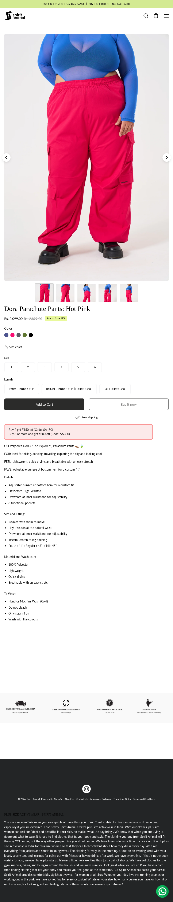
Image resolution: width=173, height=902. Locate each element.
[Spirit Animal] (14, 16)
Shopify (58, 799)
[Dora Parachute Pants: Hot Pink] (44, 292)
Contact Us (82, 799)
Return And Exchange (100, 799)
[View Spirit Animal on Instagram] (86, 789)
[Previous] (6, 157)
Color (8, 328)
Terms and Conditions (144, 799)
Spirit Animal (33, 799)
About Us (69, 799)
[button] (13, 347)
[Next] (166, 157)
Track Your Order (122, 799)
